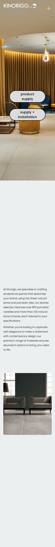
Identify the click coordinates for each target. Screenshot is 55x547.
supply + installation (27, 114)
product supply (27, 96)
